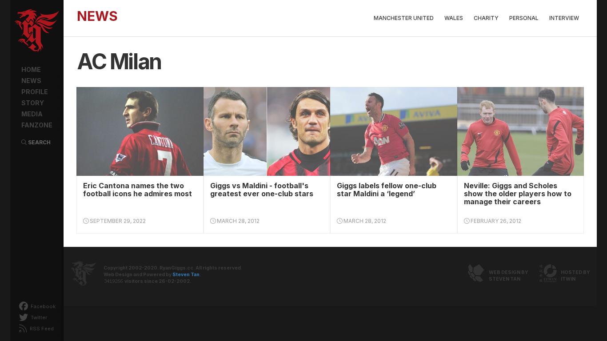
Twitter (38, 317)
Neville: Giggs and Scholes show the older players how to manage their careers (517, 193)
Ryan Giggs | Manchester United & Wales (37, 31)
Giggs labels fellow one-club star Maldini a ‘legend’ (386, 189)
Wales (453, 18)
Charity (486, 18)
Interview (564, 18)
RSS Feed (41, 328)
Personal (524, 18)
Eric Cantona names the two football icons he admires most (137, 189)
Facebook (42, 306)
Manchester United (404, 18)
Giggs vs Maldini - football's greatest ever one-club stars (261, 189)
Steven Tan (186, 275)
